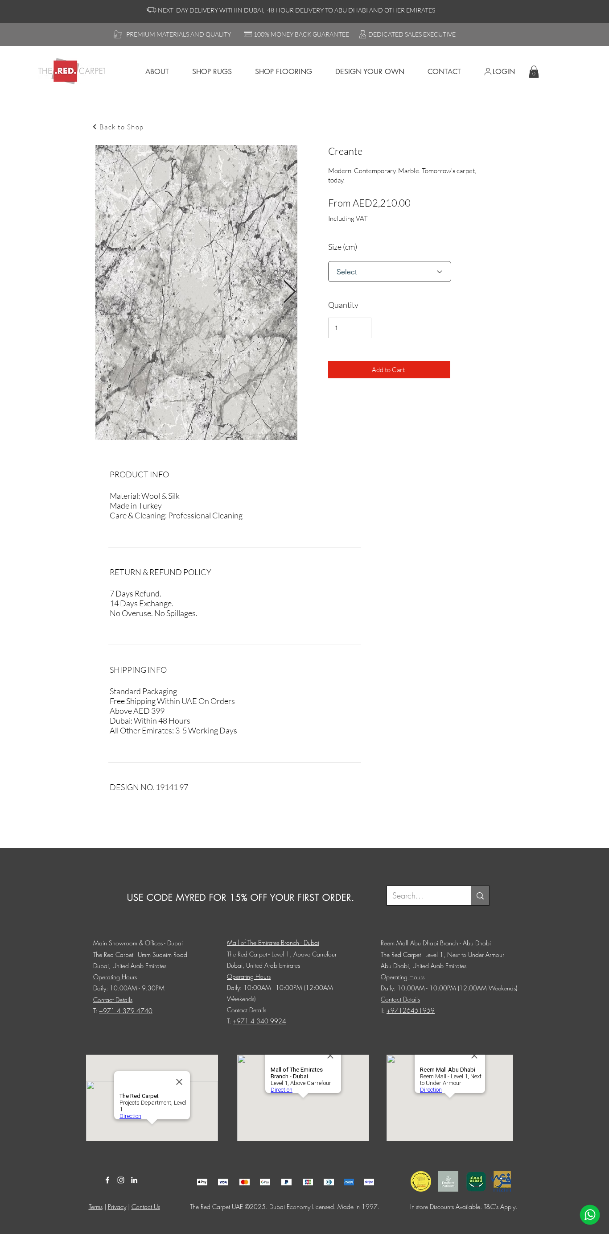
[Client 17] (202, 1182)
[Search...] (480, 895)
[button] (534, 72)
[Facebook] (107, 1180)
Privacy (117, 1206)
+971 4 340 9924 (259, 1021)
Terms (96, 1206)
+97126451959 (411, 1010)
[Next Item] (289, 292)
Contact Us (146, 1206)
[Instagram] (120, 1180)
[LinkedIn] (134, 1180)
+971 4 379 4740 (125, 1010)
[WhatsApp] (590, 1215)
